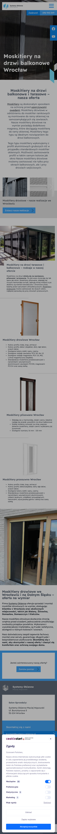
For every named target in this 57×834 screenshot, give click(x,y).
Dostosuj (47, 802)
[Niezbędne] (48, 781)
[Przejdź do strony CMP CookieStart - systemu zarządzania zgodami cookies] (19, 738)
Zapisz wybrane (28, 819)
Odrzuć (28, 812)
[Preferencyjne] (48, 787)
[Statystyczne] (48, 792)
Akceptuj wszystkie (28, 826)
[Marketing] (48, 797)
